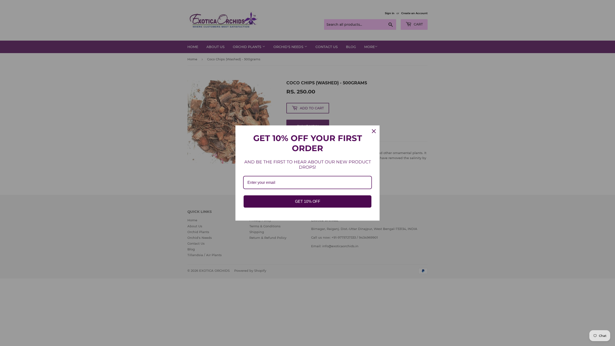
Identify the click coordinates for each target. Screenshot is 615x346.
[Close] (374, 131)
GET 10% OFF (307, 201)
